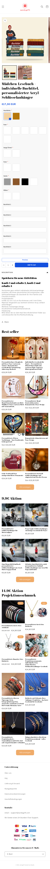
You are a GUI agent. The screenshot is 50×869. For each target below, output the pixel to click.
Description (7, 272)
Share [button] (6, 322)
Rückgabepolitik (11, 789)
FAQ (6, 778)
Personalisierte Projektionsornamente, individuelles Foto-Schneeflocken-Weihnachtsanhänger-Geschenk (36, 662)
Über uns (8, 773)
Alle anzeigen (25, 487)
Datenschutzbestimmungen (15, 794)
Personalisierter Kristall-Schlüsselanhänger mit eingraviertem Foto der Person (36, 475)
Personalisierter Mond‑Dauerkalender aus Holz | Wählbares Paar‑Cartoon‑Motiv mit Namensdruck (13, 403)
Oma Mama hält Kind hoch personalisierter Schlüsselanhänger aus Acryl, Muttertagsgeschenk (12, 566)
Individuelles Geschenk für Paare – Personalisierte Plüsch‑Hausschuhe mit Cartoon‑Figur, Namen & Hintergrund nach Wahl (34, 365)
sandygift (22, 865)
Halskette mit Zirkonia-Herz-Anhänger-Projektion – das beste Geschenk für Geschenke (36, 700)
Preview (25, 260)
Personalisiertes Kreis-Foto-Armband (12, 626)
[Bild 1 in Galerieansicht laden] (9, 72)
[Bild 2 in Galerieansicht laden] (25, 72)
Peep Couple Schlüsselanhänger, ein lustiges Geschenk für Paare (36, 529)
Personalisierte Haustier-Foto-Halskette (13, 660)
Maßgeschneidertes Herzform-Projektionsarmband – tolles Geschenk (36, 739)
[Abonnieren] (42, 854)
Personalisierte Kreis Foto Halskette (34, 625)
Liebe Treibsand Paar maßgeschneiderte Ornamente (12, 474)
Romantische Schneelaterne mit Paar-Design (36, 439)
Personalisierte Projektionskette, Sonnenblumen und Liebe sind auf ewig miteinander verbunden (13, 739)
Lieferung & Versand (12, 783)
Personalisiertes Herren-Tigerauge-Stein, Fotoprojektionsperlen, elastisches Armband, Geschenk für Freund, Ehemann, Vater (13, 701)
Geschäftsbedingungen (13, 799)
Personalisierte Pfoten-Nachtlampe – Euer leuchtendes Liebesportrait (13, 440)
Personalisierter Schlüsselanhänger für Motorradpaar (10, 530)
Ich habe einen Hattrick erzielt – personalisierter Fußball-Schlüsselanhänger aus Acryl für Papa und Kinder (36, 566)
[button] (2, 6)
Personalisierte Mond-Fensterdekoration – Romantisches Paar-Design (34, 402)
